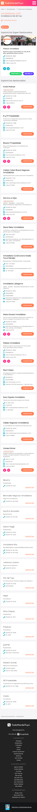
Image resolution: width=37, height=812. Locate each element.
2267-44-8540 (10, 264)
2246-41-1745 (9, 459)
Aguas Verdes (18, 767)
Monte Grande (18, 754)
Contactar (27, 107)
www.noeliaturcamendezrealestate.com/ (18, 268)
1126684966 (9, 210)
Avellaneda (18, 743)
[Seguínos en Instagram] (8, 107)
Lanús (18, 749)
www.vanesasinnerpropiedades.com (17, 464)
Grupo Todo (18, 793)
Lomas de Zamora (18, 751)
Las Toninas (18, 773)
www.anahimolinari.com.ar (14, 101)
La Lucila (18, 771)
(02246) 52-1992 (10, 291)
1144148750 (8, 98)
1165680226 (9, 377)
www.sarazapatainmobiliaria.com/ (16, 407)
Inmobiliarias (11, 9)
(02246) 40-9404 (10, 428)
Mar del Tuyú (18, 778)
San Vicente (18, 758)
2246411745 (9, 461)
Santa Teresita (18, 784)
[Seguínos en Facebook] (4, 107)
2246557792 (9, 180)
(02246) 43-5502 (10, 207)
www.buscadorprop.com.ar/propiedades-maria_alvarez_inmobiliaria (19, 327)
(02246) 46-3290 (10, 150)
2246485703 (9, 352)
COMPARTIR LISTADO (10, 20)
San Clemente (18, 782)
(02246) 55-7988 (10, 123)
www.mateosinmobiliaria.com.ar (15, 355)
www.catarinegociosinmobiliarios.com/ (18, 183)
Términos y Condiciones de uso (22, 807)
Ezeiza (18, 747)
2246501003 (9, 125)
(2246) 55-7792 (10, 178)
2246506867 (9, 293)
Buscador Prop (18, 795)
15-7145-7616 (9, 403)
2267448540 (9, 266)
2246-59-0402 (10, 234)
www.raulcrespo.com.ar (13, 382)
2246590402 (9, 237)
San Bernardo (18, 780)
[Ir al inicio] (12, 3)
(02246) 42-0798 (10, 96)
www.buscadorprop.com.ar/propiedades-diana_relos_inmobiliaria (19, 240)
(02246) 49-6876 (10, 322)
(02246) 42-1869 (10, 350)
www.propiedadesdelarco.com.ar (16, 212)
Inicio (2, 9)
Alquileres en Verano (18, 797)
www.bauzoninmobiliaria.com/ (15, 155)
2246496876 (9, 324)
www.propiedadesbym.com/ (14, 128)
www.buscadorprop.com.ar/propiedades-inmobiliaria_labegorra (19, 298)
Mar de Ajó (18, 775)
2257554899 (9, 380)
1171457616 (8, 405)
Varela (18, 760)
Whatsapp (15, 74)
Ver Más (28, 74)
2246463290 (9, 152)
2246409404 (9, 431)
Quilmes (18, 756)
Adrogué (18, 741)
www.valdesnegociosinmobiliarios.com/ (18, 433)
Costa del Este (18, 769)
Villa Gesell (18, 786)
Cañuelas (18, 745)
